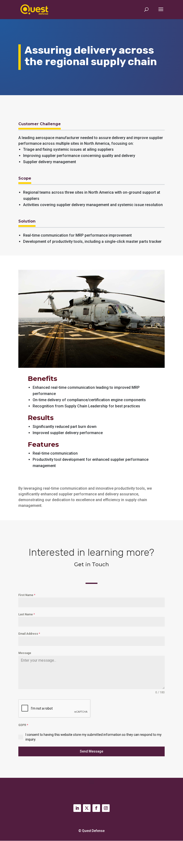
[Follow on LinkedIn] (77, 808)
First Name (26, 595)
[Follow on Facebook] (96, 808)
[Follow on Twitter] (87, 808)
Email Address (29, 633)
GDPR (23, 725)
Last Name (26, 614)
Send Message (91, 751)
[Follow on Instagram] (106, 808)
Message (24, 653)
